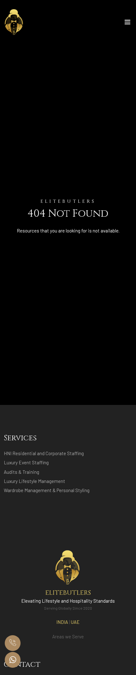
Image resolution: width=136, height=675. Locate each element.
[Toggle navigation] (127, 23)
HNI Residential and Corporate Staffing (44, 453)
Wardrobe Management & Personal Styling (47, 490)
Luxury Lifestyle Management (34, 481)
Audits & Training (21, 472)
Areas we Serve (68, 636)
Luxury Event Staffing (26, 462)
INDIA (62, 622)
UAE (75, 622)
